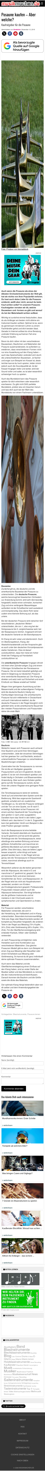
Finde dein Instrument (10, 1309)
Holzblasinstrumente (17, 1362)
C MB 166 (9, 742)
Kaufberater (10, 1364)
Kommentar (6, 1076)
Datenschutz (22, 1447)
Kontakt (22, 1433)
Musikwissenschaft (21, 1374)
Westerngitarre (9, 1394)
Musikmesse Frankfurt (25, 1371)
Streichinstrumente (13, 1385)
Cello (13, 1356)
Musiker (10, 1370)
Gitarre (18, 1359)
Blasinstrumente (19, 1014)
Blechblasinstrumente (17, 1352)
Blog (7, 1355)
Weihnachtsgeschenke (22, 1391)
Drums (25, 1356)
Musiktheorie (8, 1374)
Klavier (26, 1365)
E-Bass (30, 1356)
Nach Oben (22, 1460)
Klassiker (19, 1365)
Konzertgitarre (33, 1365)
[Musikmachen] (20, 3)
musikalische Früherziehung (22, 1368)
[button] (4, 33)
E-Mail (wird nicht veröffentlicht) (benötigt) (17, 1068)
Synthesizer (27, 1386)
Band (20, 1346)
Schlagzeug (26, 1383)
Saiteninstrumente (18, 1379)
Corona (18, 1356)
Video (11, 1391)
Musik (8, 1367)
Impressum (22, 1440)
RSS (22, 1426)
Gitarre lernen (28, 1359)
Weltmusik (36, 1391)
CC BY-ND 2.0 (24, 742)
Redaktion (17, 29)
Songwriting (34, 1383)
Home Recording (35, 1362)
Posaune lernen (33, 1014)
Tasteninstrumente (15, 1388)
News (35, 1374)
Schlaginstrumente (14, 1383)
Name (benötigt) (7, 1060)
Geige (13, 1359)
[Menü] (42, 3)
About (22, 1419)
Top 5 (29, 1388)
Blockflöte (33, 1353)
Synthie (34, 1386)
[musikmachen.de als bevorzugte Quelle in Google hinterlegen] (22, 47)
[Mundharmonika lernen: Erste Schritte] (23, 1115)
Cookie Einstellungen (22, 1454)
